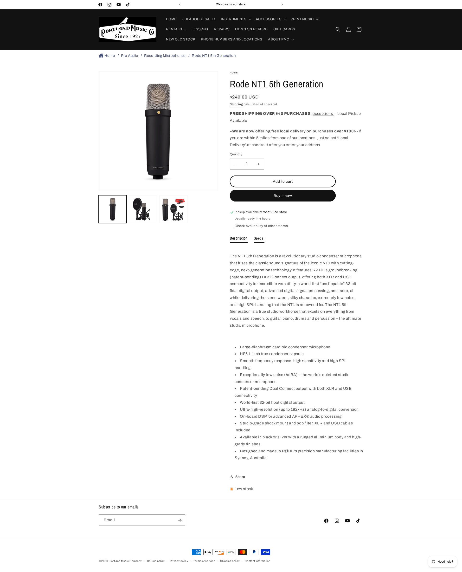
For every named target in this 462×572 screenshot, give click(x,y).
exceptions (323, 113)
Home (109, 56)
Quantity (236, 154)
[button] (235, 19)
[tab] (239, 239)
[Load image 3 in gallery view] (173, 209)
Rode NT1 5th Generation (214, 56)
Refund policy (156, 560)
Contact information (257, 560)
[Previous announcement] (179, 4)
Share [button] (240, 477)
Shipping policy (230, 560)
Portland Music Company (125, 560)
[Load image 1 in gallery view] (113, 209)
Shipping (236, 104)
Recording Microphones (165, 56)
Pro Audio (129, 56)
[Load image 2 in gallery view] (143, 209)
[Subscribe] (179, 520)
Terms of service (204, 560)
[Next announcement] (282, 4)
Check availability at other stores (261, 226)
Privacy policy (179, 560)
